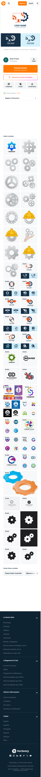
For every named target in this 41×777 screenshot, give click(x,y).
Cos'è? (18, 93)
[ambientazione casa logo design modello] (11, 147)
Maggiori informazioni (12, 98)
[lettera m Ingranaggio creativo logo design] (26, 655)
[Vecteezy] (3, 3)
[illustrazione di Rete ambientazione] (11, 252)
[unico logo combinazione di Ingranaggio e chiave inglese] (11, 604)
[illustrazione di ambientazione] (11, 164)
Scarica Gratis (20, 69)
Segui (34, 61)
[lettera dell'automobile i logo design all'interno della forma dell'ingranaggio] (12, 639)
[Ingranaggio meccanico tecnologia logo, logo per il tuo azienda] (11, 587)
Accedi (31, 3)
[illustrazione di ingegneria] (11, 305)
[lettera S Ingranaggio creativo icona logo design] (10, 654)
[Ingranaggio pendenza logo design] (11, 569)
